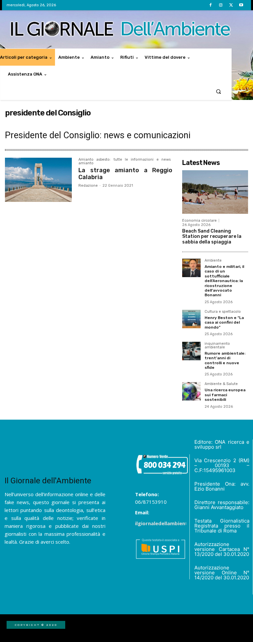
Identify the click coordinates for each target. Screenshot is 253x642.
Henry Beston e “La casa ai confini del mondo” (224, 322)
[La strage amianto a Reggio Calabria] (38, 180)
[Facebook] (210, 5)
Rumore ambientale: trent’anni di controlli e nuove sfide (225, 360)
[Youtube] (241, 5)
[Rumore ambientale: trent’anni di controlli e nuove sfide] (191, 351)
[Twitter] (231, 5)
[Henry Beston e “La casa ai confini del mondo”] (191, 319)
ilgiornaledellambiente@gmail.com (178, 523)
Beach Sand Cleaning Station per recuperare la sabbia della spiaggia (211, 236)
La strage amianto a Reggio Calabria (125, 174)
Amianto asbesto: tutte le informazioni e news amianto (124, 161)
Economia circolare (199, 220)
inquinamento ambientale (217, 345)
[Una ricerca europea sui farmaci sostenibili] (191, 391)
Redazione (88, 185)
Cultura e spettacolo (223, 312)
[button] (218, 91)
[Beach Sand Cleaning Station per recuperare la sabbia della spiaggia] (215, 192)
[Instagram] (220, 5)
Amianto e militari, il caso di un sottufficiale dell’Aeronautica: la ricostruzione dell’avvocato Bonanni (224, 280)
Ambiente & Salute (221, 384)
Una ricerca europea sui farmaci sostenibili (225, 395)
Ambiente (213, 261)
